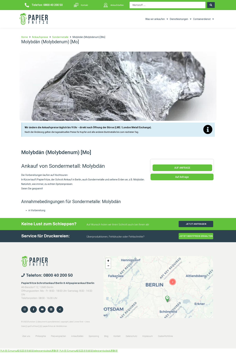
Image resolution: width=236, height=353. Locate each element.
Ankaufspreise (40, 37)
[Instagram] (24, 309)
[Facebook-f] (33, 309)
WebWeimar (61, 326)
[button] (167, 299)
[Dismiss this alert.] (208, 129)
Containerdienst (202, 19)
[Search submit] (211, 5)
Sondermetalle (60, 37)
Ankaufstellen (117, 5)
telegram (39, 350)
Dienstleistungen (179, 19)
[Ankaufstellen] (105, 5)
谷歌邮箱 (29, 350)
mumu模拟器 (17, 350)
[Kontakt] (76, 5)
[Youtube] (42, 309)
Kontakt (84, 5)
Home (24, 37)
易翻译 (55, 350)
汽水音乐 (5, 350)
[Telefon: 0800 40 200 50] (27, 5)
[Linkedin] (51, 309)
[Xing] (59, 309)
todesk (47, 350)
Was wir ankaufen (155, 19)
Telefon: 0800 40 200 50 (47, 5)
